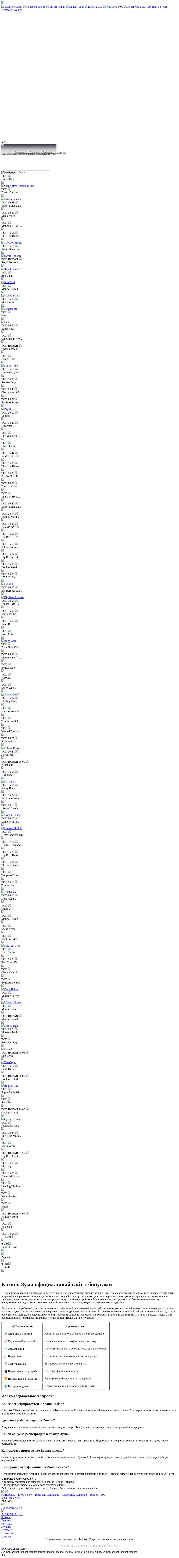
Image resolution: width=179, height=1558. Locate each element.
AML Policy (8, 1494)
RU (103, 1494)
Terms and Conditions (47, 1494)
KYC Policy (25, 1494)
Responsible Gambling (74, 1494)
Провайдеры (9, 172)
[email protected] (10, 1497)
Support (94, 1494)
